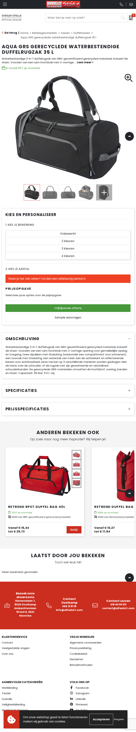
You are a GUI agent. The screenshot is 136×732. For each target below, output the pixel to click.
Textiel (6, 693)
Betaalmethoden (81, 665)
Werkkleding (10, 688)
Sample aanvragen (68, 317)
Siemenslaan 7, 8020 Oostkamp (25, 602)
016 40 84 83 (118, 604)
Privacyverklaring (80, 648)
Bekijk (74, 530)
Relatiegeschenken (44, 33)
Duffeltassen (81, 33)
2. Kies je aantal (17, 269)
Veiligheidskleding (13, 704)
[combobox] (82, 17)
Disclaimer (76, 659)
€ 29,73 (18, 530)
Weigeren (119, 719)
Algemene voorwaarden (86, 642)
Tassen (65, 33)
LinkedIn (80, 699)
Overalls (7, 699)
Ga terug (10, 33)
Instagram (82, 693)
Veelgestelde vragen (16, 648)
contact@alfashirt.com (118, 608)
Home (25, 33)
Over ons (7, 654)
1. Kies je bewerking (19, 225)
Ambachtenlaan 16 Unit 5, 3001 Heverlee (25, 611)
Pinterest (81, 704)
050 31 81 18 (69, 606)
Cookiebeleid (78, 654)
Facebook (82, 688)
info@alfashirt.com (69, 610)
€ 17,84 (104, 530)
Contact (7, 642)
